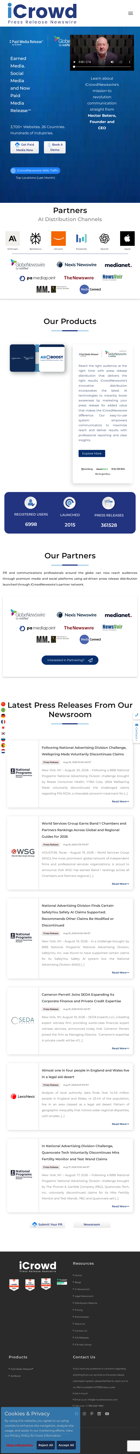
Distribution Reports (86, 1303)
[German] (3, 715)
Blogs (78, 1282)
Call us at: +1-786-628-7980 (89, 1405)
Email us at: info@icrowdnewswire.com (96, 1399)
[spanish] (3, 745)
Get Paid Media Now (25, 147)
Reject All (45, 1445)
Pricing (79, 1310)
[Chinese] (3, 704)
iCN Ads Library (83, 1344)
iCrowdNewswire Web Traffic (37, 170)
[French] (3, 721)
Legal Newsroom (84, 1296)
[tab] (22, 358)
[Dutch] (3, 750)
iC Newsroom (82, 1289)
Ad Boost (16, 1376)
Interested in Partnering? (66, 660)
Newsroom (92, 1224)
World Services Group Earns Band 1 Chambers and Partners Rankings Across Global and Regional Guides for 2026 (84, 830)
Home (78, 1275)
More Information (19, 1445)
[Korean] (3, 733)
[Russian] (3, 739)
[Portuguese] (3, 709)
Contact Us (81, 1330)
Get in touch (81, 1393)
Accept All (66, 1445)
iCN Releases (82, 1337)
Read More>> (120, 801)
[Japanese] (3, 727)
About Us (80, 1323)
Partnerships (82, 1317)
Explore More (92, 453)
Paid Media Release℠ (22, 1369)
